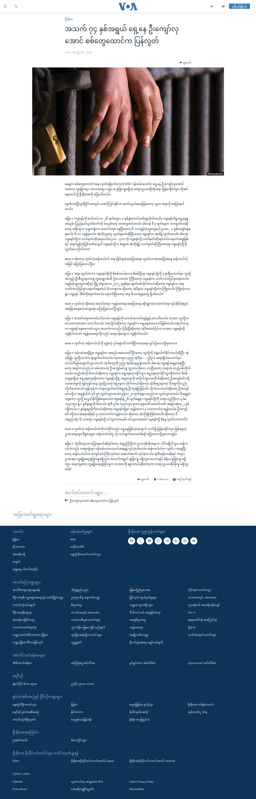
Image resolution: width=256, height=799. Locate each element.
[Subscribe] (193, 540)
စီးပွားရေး (76, 604)
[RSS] (176, 540)
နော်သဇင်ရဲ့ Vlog (197, 712)
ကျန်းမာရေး (136, 627)
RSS (73, 539)
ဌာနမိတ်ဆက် (20, 740)
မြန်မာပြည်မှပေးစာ (139, 589)
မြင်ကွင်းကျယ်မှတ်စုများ (143, 597)
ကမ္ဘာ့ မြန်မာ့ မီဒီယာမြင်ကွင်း (28, 642)
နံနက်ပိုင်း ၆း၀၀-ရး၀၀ (25, 683)
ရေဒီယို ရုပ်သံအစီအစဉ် (26, 712)
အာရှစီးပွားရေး (137, 619)
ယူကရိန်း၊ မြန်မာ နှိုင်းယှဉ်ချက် (88, 627)
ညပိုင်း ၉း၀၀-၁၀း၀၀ (82, 683)
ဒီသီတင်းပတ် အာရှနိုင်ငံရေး (145, 612)
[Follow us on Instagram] (158, 540)
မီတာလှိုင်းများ (79, 740)
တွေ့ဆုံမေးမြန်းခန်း (81, 719)
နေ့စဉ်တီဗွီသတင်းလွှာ (25, 704)
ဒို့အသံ (191, 627)
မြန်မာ (69, 19)
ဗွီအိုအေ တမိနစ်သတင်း (201, 704)
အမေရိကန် (19, 554)
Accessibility (136, 789)
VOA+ (16, 760)
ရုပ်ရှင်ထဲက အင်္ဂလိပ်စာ (142, 663)
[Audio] (212, 6)
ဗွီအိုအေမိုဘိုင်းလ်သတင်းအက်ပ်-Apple (92, 760)
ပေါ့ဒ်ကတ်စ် (77, 546)
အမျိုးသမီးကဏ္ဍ (138, 634)
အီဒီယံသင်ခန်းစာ (22, 663)
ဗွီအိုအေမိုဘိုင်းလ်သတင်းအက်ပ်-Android (152, 760)
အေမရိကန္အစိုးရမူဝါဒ (82, 789)
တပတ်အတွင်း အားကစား (85, 612)
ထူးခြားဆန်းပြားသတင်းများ (86, 634)
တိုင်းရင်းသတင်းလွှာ (199, 589)
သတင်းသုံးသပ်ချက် (24, 604)
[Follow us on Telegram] (167, 540)
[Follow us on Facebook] (131, 540)
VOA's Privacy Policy (141, 781)
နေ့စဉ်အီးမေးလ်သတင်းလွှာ (85, 554)
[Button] (185, 62)
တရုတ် (16, 561)
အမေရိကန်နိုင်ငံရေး (24, 619)
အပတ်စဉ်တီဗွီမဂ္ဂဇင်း (24, 719)
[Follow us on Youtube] (149, 540)
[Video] (223, 6)
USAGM (17, 781)
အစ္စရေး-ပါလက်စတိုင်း (25, 569)
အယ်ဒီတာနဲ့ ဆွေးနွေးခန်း (26, 589)
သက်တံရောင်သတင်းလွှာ (202, 634)
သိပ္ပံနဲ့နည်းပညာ (79, 589)
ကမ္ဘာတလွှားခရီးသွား (141, 604)
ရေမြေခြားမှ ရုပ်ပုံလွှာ (141, 704)
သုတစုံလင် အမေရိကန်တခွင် (204, 604)
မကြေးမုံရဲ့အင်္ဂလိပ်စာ (83, 663)
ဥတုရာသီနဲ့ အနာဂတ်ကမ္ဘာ (85, 597)
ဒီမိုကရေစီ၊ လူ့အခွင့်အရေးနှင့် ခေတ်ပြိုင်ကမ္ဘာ (38, 597)
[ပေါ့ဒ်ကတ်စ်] (184, 540)
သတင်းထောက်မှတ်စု (24, 627)
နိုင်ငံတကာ (19, 546)
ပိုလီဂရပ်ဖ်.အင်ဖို (138, 712)
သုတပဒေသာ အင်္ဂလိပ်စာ (202, 663)
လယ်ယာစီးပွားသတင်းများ (86, 619)
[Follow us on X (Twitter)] (140, 540)
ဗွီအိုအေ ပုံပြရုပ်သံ (139, 719)
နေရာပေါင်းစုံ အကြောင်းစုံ (202, 619)
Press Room (20, 789)
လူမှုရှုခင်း (76, 642)
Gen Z (191, 612)
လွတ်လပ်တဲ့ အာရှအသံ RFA (87, 781)
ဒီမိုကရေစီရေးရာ (22, 612)
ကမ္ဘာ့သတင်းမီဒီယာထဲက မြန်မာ (30, 634)
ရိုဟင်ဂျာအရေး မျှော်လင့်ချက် (146, 642)
